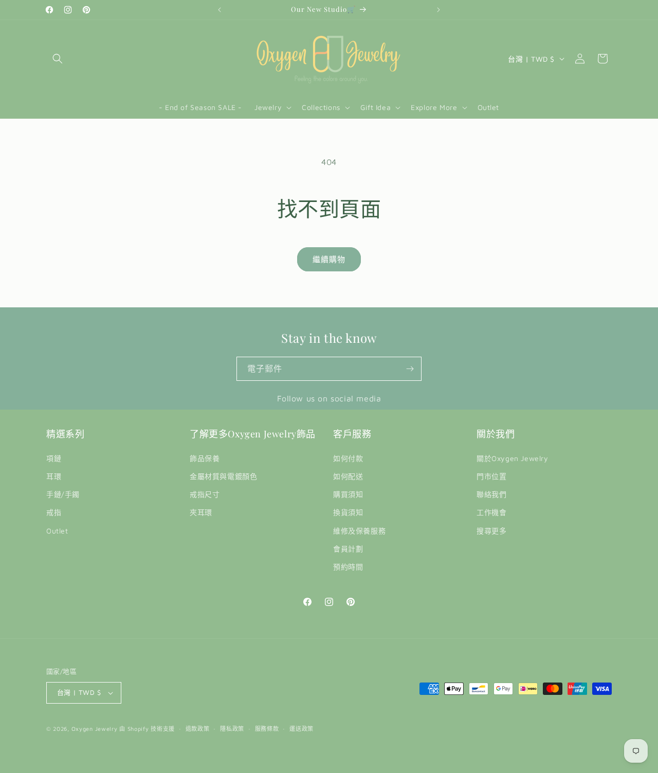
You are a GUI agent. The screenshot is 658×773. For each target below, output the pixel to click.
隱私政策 (232, 728)
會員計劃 (348, 548)
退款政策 (198, 728)
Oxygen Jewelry (94, 728)
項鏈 (53, 458)
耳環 (53, 476)
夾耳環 (201, 512)
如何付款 (348, 458)
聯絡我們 (491, 494)
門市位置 (491, 476)
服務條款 (267, 728)
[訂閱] (409, 369)
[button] (57, 58)
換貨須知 (348, 512)
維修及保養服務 (359, 530)
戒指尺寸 (205, 494)
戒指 (53, 512)
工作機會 (491, 512)
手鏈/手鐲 (63, 494)
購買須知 (348, 494)
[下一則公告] (438, 10)
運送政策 (301, 728)
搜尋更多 (491, 530)
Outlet (57, 530)
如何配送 (348, 476)
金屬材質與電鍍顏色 (223, 476)
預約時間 (348, 566)
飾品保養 (205, 458)
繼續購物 (329, 259)
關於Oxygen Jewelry (513, 458)
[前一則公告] (219, 10)
